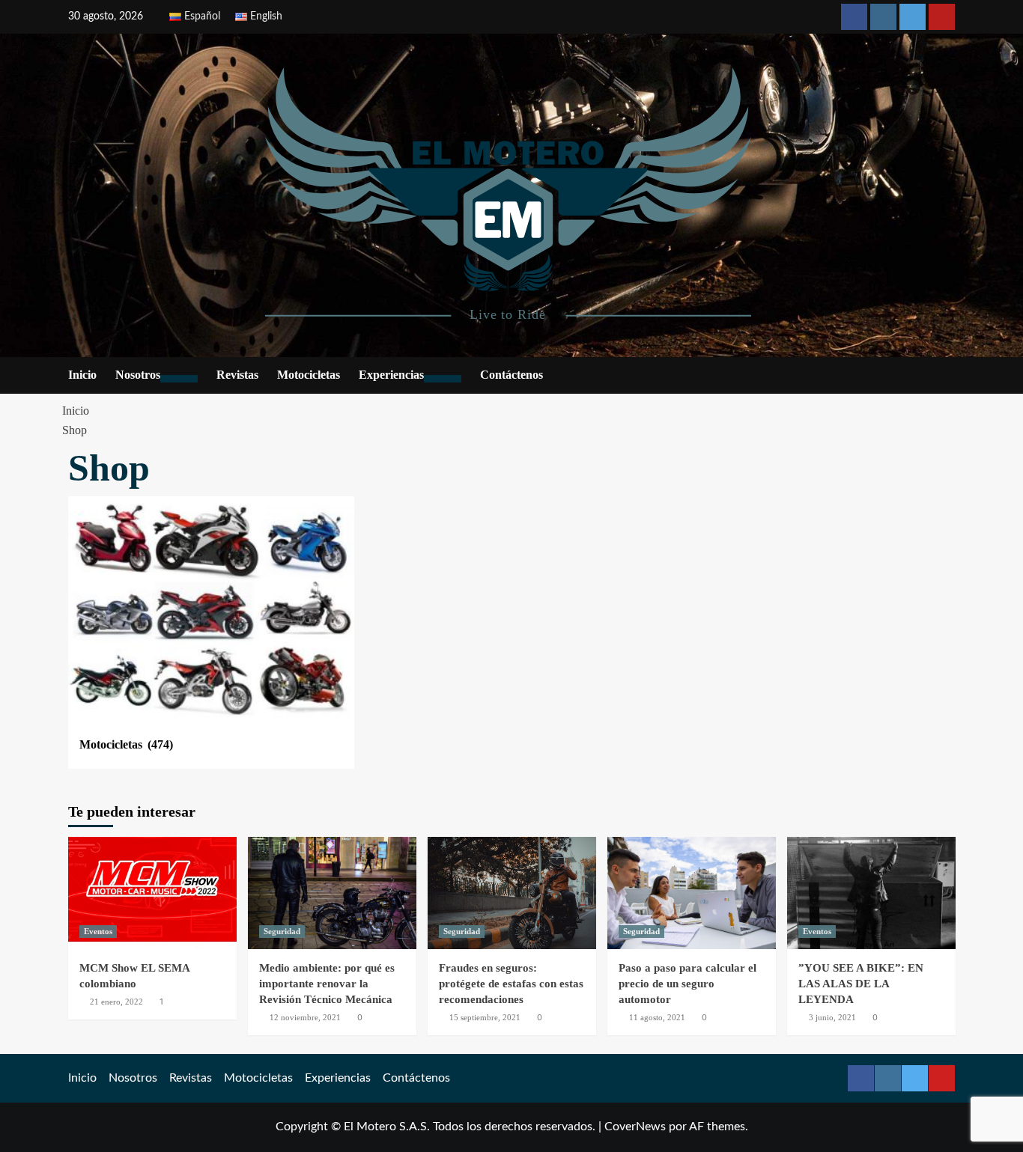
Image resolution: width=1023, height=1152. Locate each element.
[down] (179, 379)
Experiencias (391, 374)
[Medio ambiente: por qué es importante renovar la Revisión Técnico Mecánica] (332, 893)
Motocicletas (308, 374)
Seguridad (282, 931)
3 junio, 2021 (832, 1017)
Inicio (82, 374)
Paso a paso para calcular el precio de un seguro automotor (687, 983)
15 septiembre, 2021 (484, 1017)
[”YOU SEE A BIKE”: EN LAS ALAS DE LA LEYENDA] (871, 893)
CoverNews (635, 1127)
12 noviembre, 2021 (305, 1017)
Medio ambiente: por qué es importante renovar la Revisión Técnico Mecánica (327, 983)
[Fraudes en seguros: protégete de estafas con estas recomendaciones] (512, 893)
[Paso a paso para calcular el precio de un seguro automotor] (691, 893)
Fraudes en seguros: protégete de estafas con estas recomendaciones (511, 983)
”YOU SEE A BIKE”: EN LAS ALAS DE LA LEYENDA (860, 983)
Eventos (98, 931)
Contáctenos (511, 374)
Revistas (237, 374)
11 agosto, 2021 (657, 1017)
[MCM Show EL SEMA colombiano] (152, 893)
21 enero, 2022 (116, 1001)
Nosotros (137, 374)
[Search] (946, 376)
